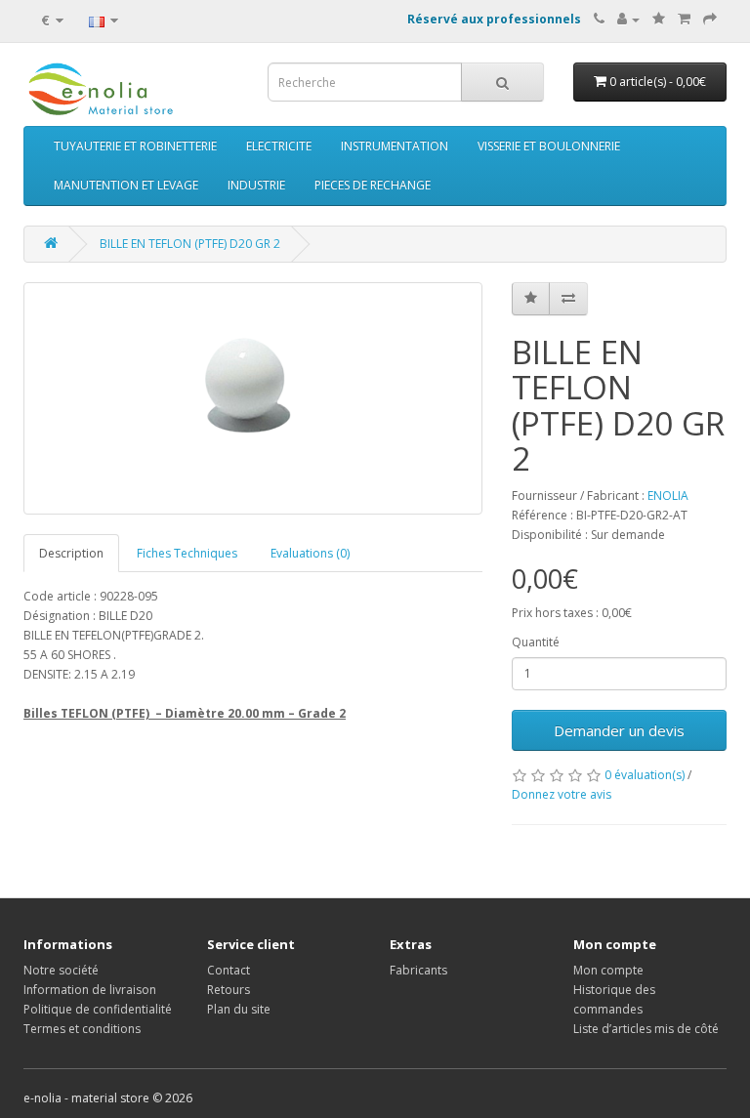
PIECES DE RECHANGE (372, 185)
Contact (228, 970)
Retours (228, 989)
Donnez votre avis (561, 794)
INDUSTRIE (256, 185)
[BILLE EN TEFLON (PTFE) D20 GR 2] (252, 398)
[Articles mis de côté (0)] (658, 19)
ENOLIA (667, 495)
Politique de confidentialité (97, 1009)
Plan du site (239, 1009)
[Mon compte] (628, 19)
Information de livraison (89, 989)
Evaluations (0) (310, 553)
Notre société (61, 970)
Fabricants (418, 970)
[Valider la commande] (710, 19)
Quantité (536, 642)
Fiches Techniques (187, 553)
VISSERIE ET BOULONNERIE (549, 146)
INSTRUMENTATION (394, 146)
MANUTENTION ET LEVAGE (126, 185)
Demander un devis (619, 730)
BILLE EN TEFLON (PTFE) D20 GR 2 (190, 243)
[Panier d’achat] (684, 19)
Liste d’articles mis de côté (646, 1028)
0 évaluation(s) (644, 774)
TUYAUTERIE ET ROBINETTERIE (135, 146)
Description (71, 553)
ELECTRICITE (279, 146)
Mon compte (608, 970)
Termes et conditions (82, 1028)
